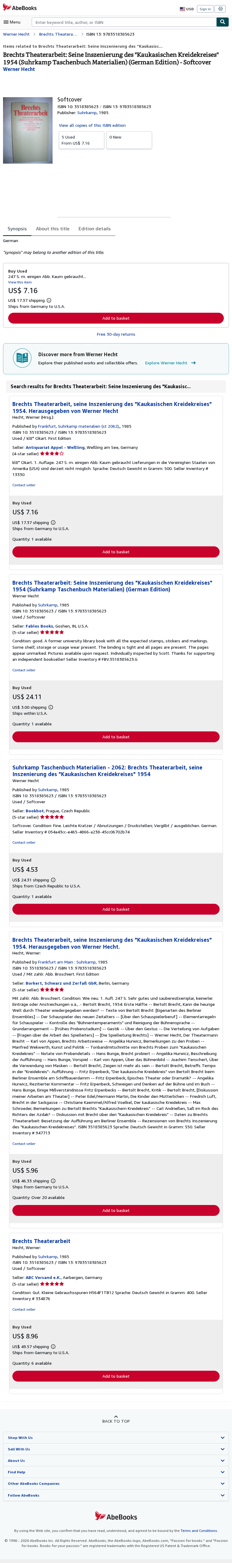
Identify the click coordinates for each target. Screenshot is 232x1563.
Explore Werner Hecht (166, 362)
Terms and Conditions (199, 1530)
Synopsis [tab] (17, 228)
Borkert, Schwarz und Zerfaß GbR (61, 983)
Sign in (205, 9)
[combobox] (124, 22)
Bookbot (35, 810)
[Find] (223, 22)
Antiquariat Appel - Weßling (55, 447)
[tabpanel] (113, 247)
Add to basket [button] (116, 318)
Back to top (116, 1421)
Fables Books (39, 625)
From (76, 139)
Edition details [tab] (95, 228)
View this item (20, 282)
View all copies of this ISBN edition (92, 125)
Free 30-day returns (116, 334)
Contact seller (23, 485)
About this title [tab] (52, 228)
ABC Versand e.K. (43, 1277)
